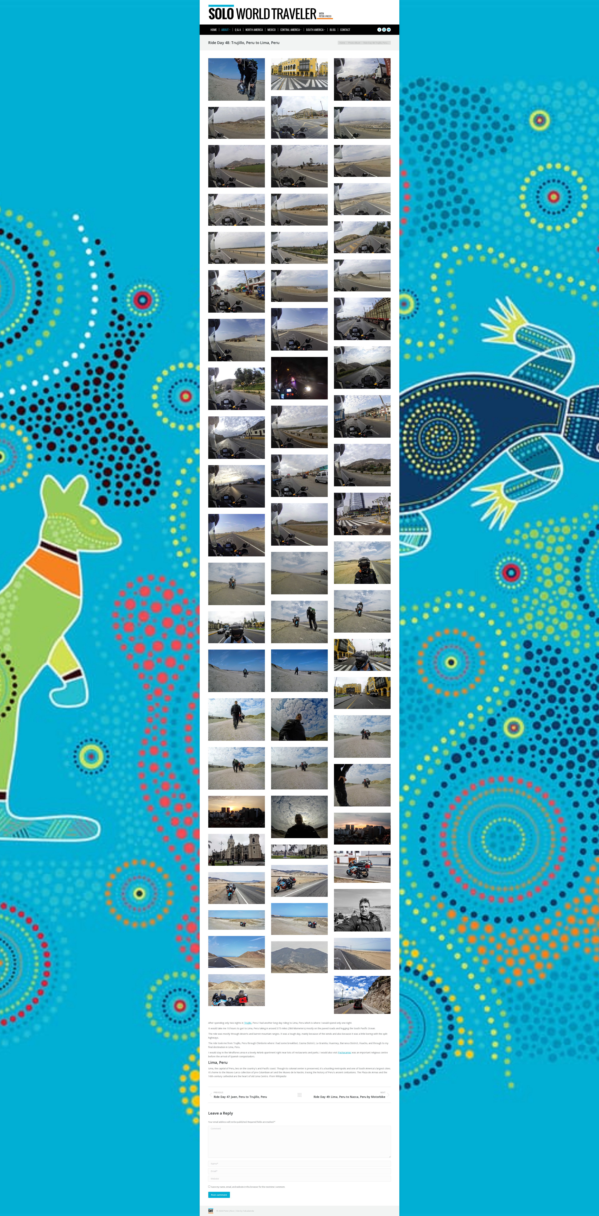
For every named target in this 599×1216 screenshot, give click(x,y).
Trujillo (247, 1022)
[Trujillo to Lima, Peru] (236, 79)
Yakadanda (248, 1210)
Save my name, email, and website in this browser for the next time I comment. (248, 1186)
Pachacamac (344, 1052)
